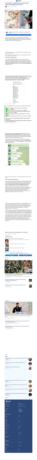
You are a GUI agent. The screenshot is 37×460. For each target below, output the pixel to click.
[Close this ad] (36, 455)
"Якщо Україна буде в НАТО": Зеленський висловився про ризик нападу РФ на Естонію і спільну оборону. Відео (17, 321)
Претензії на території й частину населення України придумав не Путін (15, 362)
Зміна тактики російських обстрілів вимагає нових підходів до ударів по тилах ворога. (16, 385)
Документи (19, 405)
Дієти (6, 438)
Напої (19, 437)
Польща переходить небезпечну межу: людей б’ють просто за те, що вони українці (15, 381)
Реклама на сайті (7, 405)
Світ (6, 410)
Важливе (6, 259)
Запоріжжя (6, 416)
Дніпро (19, 416)
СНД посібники (7, 429)
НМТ (19, 428)
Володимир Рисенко (7, 382)
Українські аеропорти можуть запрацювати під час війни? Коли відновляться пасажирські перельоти (17, 326)
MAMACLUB (19, 445)
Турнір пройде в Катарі (8, 281)
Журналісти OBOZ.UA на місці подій (22, 406)
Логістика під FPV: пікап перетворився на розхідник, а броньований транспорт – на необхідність (16, 394)
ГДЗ (5, 426)
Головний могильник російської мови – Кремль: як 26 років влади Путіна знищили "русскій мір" (16, 358)
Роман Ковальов (7, 395)
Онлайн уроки (6, 427)
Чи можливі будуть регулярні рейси (9, 328)
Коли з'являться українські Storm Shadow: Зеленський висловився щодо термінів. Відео (18, 316)
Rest (6, 354)
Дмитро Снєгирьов (7, 386)
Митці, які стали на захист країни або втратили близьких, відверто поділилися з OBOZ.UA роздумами (17, 276)
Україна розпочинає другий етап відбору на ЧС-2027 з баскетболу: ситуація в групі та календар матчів (15, 280)
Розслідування (20, 410)
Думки (6, 356)
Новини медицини (7, 445)
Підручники (19, 426)
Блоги (6, 411)
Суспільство (20, 411)
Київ (5, 415)
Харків (19, 415)
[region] (18, 46)
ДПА (18, 427)
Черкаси (6, 417)
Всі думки (6, 397)
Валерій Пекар (7, 363)
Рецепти (6, 437)
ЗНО (5, 428)
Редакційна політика (7, 235)
